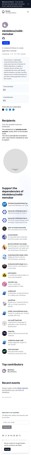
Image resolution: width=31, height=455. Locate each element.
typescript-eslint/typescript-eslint (18, 211)
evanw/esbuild (12, 235)
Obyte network (22, 388)
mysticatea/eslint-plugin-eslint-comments (18, 255)
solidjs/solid (12, 291)
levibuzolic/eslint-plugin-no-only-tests (18, 264)
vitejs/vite (11, 331)
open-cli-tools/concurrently (17, 227)
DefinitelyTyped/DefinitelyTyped (18, 203)
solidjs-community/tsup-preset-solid (18, 311)
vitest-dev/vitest (13, 349)
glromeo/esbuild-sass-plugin (17, 244)
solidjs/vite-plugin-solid (15, 340)
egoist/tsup (11, 300)
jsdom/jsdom (12, 273)
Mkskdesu (11, 370)
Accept (7, 449)
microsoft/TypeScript (15, 320)
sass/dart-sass (12, 282)
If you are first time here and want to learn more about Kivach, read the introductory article (13, 4)
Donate (6, 43)
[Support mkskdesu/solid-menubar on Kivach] (10, 110)
